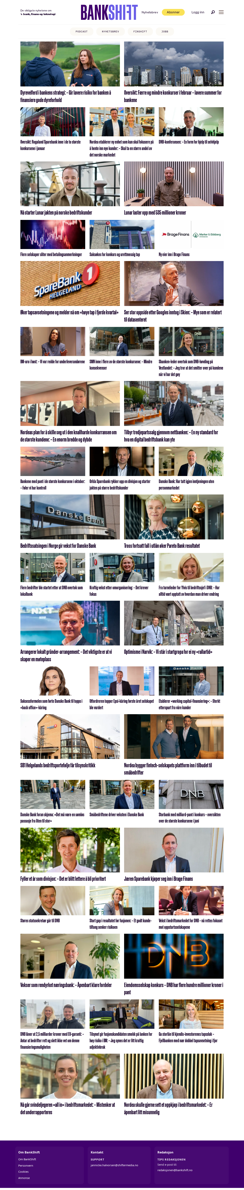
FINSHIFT (140, 31)
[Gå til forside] (109, 12)
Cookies (23, 1171)
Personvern (25, 1165)
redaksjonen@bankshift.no (175, 1170)
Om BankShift (27, 1159)
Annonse (24, 1178)
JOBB (164, 31)
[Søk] (213, 12)
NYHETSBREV (110, 31)
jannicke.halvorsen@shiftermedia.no (114, 1165)
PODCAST (82, 31)
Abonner (173, 12)
